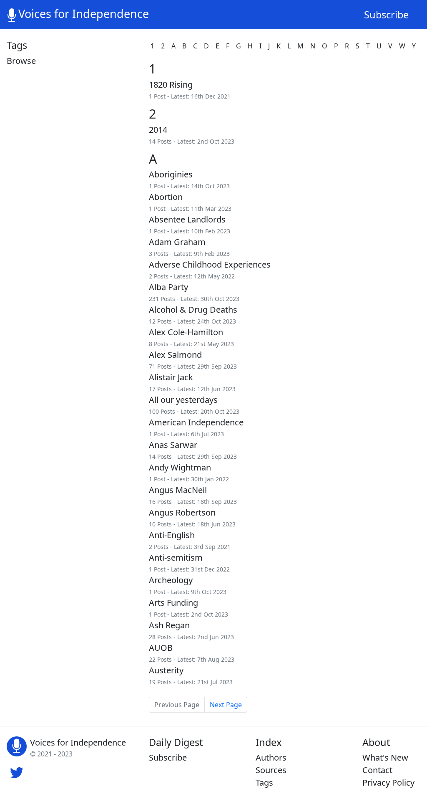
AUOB (161, 647)
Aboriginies (171, 174)
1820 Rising (171, 84)
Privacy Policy (388, 782)
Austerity (166, 670)
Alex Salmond (175, 354)
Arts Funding (173, 602)
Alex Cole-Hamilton (186, 332)
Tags (264, 782)
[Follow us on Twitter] (16, 771)
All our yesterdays (183, 399)
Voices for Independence (83, 13)
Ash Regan (169, 625)
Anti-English (172, 535)
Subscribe (386, 14)
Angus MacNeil (178, 490)
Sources (271, 770)
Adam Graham (177, 242)
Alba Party (168, 287)
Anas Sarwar (173, 444)
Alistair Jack (171, 377)
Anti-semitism (176, 557)
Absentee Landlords (187, 219)
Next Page (226, 704)
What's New (385, 757)
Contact (377, 770)
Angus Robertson (182, 512)
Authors (271, 757)
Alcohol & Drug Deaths (193, 309)
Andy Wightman (180, 467)
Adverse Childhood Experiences (210, 264)
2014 (158, 129)
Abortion (166, 196)
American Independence (196, 422)
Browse (21, 60)
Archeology (171, 580)
